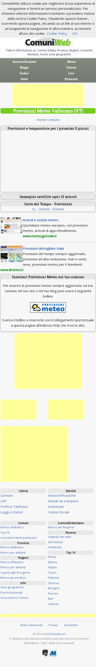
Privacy (53, 625)
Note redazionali (31, 625)
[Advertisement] (48, 95)
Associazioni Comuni (14, 598)
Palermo (53, 578)
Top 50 (4, 532)
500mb (44, 209)
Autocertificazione (24, 61)
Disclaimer (71, 625)
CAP (3, 501)
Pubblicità (54, 547)
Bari (50, 599)
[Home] (48, 42)
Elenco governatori (13, 578)
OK (74, 33)
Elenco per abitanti (13, 552)
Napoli (52, 567)
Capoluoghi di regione (15, 573)
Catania (53, 604)
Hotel (24, 79)
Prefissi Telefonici (14, 506)
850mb (58, 209)
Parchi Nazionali (11, 593)
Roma (52, 557)
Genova (53, 583)
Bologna (53, 588)
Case (71, 73)
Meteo (71, 61)
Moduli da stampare (63, 501)
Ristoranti (71, 79)
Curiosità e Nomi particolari (18, 538)
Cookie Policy (57, 33)
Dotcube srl (57, 634)
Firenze (53, 593)
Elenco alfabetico (12, 527)
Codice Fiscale (58, 512)
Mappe (24, 67)
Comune (6, 495)
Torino (52, 573)
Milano (52, 562)
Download (55, 506)
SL (34, 209)
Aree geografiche (12, 587)
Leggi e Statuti (11, 512)
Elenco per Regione (61, 527)
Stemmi (71, 67)
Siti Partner (55, 542)
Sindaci (24, 73)
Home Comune (48, 119)
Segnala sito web (59, 537)
